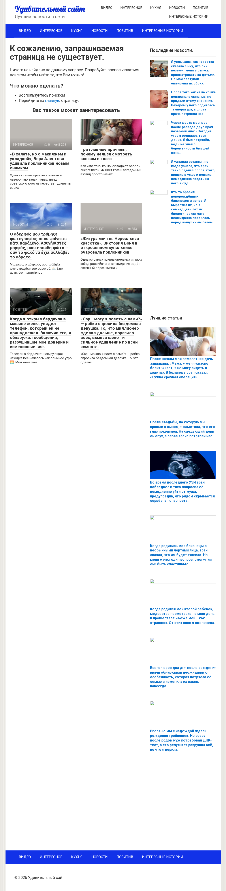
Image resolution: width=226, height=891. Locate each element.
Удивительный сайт (50, 9)
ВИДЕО (106, 8)
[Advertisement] (183, 271)
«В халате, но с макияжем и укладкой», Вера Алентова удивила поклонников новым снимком (39, 160)
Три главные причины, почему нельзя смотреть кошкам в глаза (106, 154)
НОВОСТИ (177, 8)
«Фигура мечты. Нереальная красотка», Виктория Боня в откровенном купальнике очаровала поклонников (110, 245)
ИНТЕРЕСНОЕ (131, 8)
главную (52, 100)
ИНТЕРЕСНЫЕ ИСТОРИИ (188, 17)
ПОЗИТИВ (200, 8)
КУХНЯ (155, 8)
